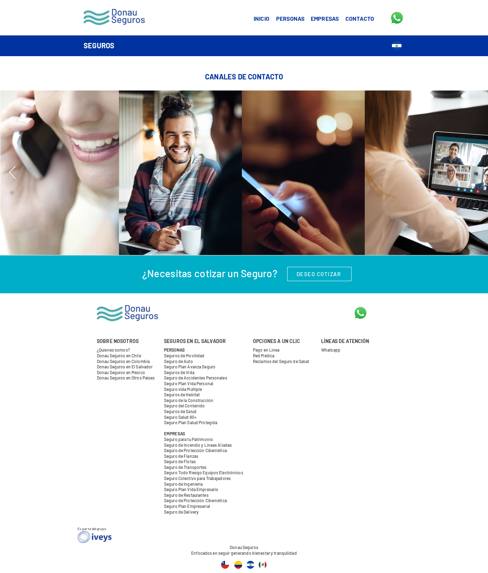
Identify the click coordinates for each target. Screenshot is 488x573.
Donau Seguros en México (121, 372)
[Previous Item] (12, 173)
